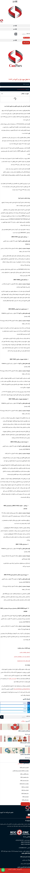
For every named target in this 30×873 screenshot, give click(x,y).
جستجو (28, 33)
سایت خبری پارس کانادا (25, 857)
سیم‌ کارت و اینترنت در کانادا (24, 731)
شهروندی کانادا (25, 797)
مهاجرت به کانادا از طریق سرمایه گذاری (21, 771)
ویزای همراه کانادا (25, 793)
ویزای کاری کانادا (25, 800)
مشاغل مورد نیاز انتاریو (25, 754)
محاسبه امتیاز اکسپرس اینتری (24, 867)
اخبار (25, 89)
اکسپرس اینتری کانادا (24, 767)
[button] (15, 1)
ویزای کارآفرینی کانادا (24, 774)
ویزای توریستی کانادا (24, 780)
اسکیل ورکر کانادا (25, 790)
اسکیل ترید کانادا (25, 787)
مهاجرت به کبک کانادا (24, 784)
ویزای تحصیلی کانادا (24, 777)
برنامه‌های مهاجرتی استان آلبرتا (21, 89)
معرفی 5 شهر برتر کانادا (25, 743)
